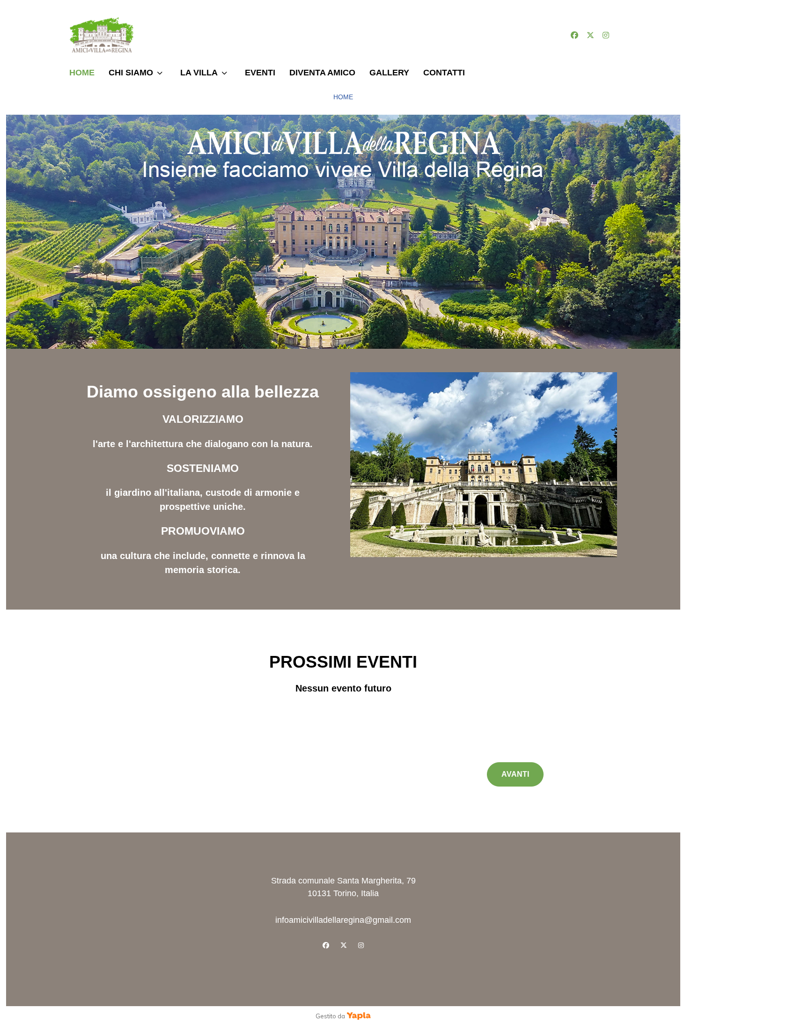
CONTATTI (444, 72)
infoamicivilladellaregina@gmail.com (343, 920)
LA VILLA (199, 72)
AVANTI (515, 774)
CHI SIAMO (131, 72)
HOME (82, 72)
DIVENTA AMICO (322, 72)
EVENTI (260, 72)
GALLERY (389, 72)
